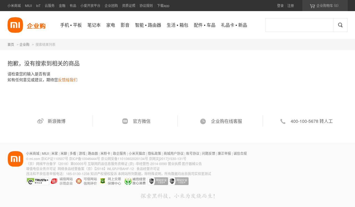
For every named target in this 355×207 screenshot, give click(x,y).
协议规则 (146, 5)
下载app (163, 5)
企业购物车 (325, 5)
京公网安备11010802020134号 (125, 158)
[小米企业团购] (15, 25)
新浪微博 (56, 121)
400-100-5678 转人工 (312, 121)
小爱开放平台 (90, 5)
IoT (38, 5)
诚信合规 (240, 153)
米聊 (63, 153)
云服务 (50, 5)
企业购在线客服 (226, 121)
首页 (10, 44)
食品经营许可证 (148, 168)
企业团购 (111, 5)
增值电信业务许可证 (41, 168)
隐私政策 (154, 153)
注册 (290, 5)
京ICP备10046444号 (84, 158)
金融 (62, 5)
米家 (54, 153)
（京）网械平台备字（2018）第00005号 (57, 163)
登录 (280, 5)
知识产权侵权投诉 (103, 173)
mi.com (34, 158)
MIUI (28, 5)
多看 (73, 153)
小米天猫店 (137, 153)
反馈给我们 (67, 79)
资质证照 (128, 5)
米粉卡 (105, 153)
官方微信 (142, 121)
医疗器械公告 (192, 163)
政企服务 (119, 153)
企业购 (24, 45)
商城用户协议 (174, 153)
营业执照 (174, 163)
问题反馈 (208, 153)
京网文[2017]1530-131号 (167, 158)
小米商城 (14, 5)
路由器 (93, 153)
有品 (73, 5)
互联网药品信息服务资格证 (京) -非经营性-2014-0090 (128, 163)
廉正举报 (224, 153)
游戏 (82, 153)
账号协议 (192, 153)
